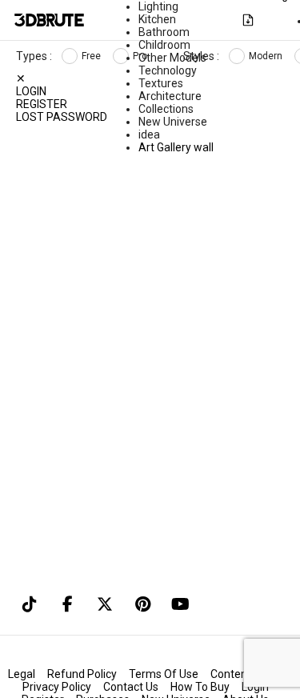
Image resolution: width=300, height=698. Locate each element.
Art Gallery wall (176, 147)
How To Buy (200, 686)
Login (31, 91)
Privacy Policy (56, 686)
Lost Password (61, 116)
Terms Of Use (163, 674)
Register (41, 104)
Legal (21, 674)
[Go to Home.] (49, 20)
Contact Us (130, 686)
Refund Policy (82, 674)
